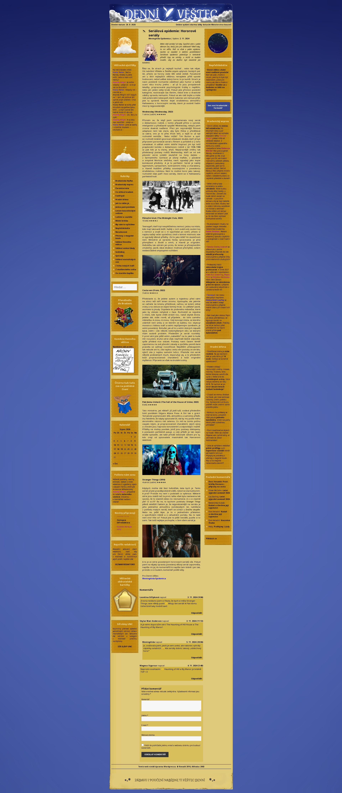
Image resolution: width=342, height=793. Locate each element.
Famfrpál (119, 196)
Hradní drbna (121, 199)
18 (118, 449)
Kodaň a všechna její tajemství (218, 514)
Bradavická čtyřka (124, 181)
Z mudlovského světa (125, 269)
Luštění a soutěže (123, 217)
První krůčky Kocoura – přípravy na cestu (218, 484)
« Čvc (115, 463)
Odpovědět (196, 613)
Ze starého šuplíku (124, 273)
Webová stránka (148, 735)
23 (135, 449)
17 (115, 449)
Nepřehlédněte (122, 228)
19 (122, 449)
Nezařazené (121, 232)
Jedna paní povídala (125, 207)
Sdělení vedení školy (125, 248)
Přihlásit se (211, 538)
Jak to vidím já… (123, 203)
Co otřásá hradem (124, 192)
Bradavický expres (124, 184)
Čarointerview (122, 188)
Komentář (145, 699)
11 (118, 445)
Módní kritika (121, 220)
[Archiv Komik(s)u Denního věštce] (123, 360)
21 (128, 449)
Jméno (144, 715)
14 (128, 445)
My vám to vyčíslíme (125, 224)
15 (132, 445)
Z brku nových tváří (124, 265)
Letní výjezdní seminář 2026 (219, 491)
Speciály (119, 255)
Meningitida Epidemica (160, 38)
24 (115, 453)
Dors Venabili (215, 481)
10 (115, 445)
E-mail (144, 725)
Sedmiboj (119, 252)
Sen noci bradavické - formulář (218, 106)
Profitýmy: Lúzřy (222, 526)
